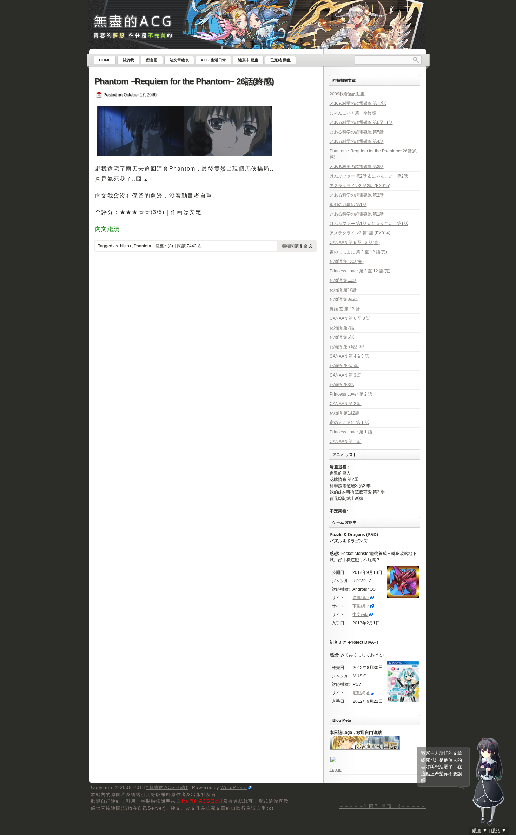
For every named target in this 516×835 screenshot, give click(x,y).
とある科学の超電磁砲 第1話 (357, 214)
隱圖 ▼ (479, 830)
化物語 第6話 (342, 337)
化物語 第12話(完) (347, 261)
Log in (336, 769)
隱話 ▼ (498, 830)
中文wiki (360, 614)
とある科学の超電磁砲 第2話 (357, 195)
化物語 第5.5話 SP (347, 346)
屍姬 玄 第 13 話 (345, 308)
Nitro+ (126, 246)
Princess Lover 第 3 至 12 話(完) (360, 271)
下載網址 (360, 606)
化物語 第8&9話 (344, 299)
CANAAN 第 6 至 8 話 (350, 318)
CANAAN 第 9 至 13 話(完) (355, 242)
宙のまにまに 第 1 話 (349, 422)
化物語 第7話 (342, 327)
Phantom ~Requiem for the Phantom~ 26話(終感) (184, 81)
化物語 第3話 (342, 384)
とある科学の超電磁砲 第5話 (357, 132)
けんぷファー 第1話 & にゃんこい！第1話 (369, 223)
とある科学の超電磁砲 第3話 (357, 166)
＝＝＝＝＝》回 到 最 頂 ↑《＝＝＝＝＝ (382, 806)
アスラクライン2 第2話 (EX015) (360, 185)
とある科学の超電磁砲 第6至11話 (361, 122)
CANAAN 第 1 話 (346, 441)
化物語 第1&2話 (344, 413)
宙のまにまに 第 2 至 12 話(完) (358, 252)
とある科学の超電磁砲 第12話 (358, 103)
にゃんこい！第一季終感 (353, 113)
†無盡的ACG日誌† (167, 787)
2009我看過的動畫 (347, 94)
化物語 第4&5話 (344, 365)
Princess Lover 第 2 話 (351, 394)
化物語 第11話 (343, 280)
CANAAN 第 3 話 (346, 375)
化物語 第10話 (343, 289)
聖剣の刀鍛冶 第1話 (348, 204)
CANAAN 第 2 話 (346, 403)
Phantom (142, 246)
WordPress (233, 787)
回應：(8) (164, 246)
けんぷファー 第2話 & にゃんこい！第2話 (369, 176)
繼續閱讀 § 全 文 (297, 246)
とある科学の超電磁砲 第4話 (357, 141)
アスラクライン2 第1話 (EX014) (360, 233)
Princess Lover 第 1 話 (351, 432)
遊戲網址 (360, 597)
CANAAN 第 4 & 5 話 (349, 356)
